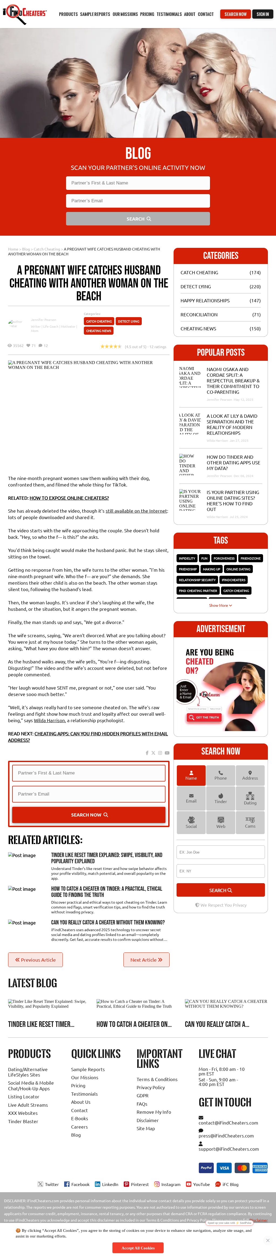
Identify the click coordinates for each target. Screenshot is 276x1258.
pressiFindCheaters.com (226, 1135)
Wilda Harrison (49, 720)
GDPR (143, 1095)
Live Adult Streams (28, 1105)
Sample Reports (88, 1069)
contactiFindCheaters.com (228, 1122)
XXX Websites (23, 1113)
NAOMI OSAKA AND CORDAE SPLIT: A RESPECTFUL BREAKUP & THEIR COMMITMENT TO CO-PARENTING (233, 380)
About (189, 14)
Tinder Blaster (23, 1121)
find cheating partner (198, 590)
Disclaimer (148, 1120)
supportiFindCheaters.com (229, 1148)
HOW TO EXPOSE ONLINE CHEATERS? (69, 498)
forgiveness (224, 558)
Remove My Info (154, 1112)
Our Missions (84, 1077)
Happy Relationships (205, 300)
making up (211, 569)
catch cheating (236, 590)
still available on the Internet (136, 510)
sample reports (95, 14)
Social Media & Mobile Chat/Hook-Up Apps (31, 1085)
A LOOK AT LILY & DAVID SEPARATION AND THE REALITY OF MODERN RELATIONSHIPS (232, 424)
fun (204, 558)
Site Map (146, 1128)
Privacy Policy (151, 1087)
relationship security (197, 580)
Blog (26, 248)
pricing (147, 14)
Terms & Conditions (157, 1079)
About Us (81, 1102)
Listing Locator (23, 1096)
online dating (238, 569)
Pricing (78, 1085)
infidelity (187, 558)
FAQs (142, 1103)
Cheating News (98, 330)
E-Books (79, 1118)
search (218, 890)
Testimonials (169, 14)
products (68, 14)
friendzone (251, 558)
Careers (79, 1126)
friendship (188, 569)
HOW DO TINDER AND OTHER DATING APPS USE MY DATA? (233, 462)
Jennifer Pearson (43, 319)
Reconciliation (199, 314)
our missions (125, 14)
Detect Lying (128, 321)
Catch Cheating (47, 248)
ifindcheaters (233, 580)
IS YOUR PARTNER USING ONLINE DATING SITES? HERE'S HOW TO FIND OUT (233, 500)
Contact (206, 14)
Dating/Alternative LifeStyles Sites (28, 1071)
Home (13, 248)
